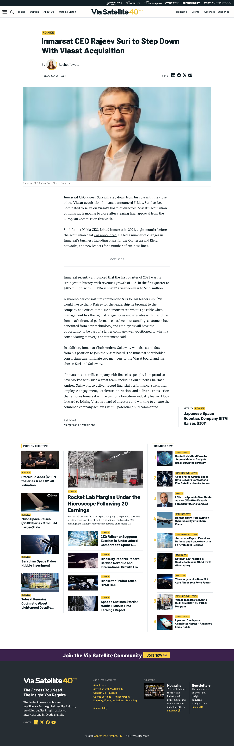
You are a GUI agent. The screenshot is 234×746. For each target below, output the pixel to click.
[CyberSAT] (172, 3)
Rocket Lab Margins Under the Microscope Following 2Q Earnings (104, 503)
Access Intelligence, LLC (108, 736)
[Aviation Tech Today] (217, 3)
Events (195, 11)
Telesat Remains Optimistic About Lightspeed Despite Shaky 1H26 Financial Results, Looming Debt (38, 603)
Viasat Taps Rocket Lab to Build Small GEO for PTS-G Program (191, 603)
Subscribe (223, 11)
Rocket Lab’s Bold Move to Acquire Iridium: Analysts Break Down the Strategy (191, 459)
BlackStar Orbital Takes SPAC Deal (119, 583)
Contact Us (99, 692)
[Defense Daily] (191, 3)
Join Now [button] (155, 655)
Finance (48, 32)
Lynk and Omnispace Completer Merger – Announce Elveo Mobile (193, 623)
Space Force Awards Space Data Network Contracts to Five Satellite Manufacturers (192, 480)
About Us (49, 11)
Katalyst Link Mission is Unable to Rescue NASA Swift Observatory (193, 562)
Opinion (34, 11)
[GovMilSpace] (153, 3)
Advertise (209, 11)
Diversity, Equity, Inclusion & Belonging (115, 700)
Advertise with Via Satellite (108, 689)
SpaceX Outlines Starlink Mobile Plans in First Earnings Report (119, 606)
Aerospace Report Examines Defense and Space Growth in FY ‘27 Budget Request (193, 541)
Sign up (196, 707)
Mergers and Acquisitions (79, 425)
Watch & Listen (67, 11)
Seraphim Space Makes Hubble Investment (39, 563)
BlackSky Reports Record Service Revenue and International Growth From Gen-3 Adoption (121, 563)
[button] (5, 12)
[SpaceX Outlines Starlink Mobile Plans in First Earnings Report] (83, 603)
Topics (21, 11)
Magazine (181, 11)
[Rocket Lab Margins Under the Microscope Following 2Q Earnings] (105, 469)
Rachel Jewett (69, 64)
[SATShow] (133, 3)
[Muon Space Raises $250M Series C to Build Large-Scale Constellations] (40, 502)
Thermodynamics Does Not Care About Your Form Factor (193, 581)
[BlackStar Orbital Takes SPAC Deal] (83, 583)
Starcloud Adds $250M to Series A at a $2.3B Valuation (38, 481)
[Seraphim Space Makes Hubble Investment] (40, 544)
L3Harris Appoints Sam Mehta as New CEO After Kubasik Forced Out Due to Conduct (193, 500)
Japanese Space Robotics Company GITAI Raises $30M (206, 418)
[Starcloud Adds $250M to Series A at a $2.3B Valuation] (40, 459)
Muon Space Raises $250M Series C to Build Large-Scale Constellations (39, 523)
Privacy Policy (122, 696)
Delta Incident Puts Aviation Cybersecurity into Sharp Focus (192, 521)
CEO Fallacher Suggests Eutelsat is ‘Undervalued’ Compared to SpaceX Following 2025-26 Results (121, 540)
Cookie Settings (102, 696)
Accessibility (100, 708)
